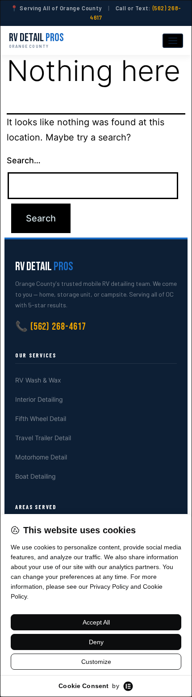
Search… (24, 160)
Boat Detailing (35, 476)
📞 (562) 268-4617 (50, 327)
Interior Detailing (39, 399)
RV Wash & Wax (38, 380)
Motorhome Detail (41, 457)
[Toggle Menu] (173, 41)
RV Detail (36, 40)
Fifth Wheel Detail (40, 418)
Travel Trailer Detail (43, 438)
